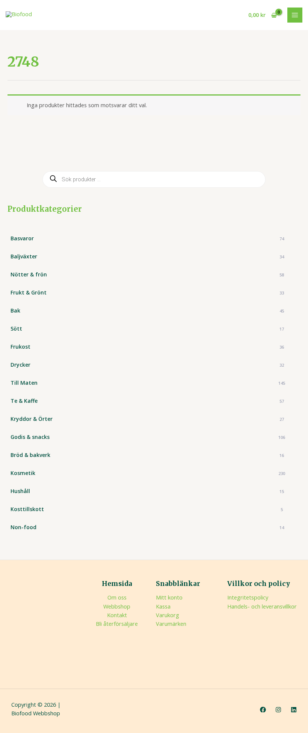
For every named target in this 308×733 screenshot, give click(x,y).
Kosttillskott (147, 509)
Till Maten (148, 382)
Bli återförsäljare (117, 623)
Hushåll (147, 491)
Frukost (147, 346)
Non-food (147, 527)
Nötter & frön (147, 274)
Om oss (117, 597)
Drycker (147, 364)
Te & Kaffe (147, 400)
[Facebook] (263, 710)
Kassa (163, 606)
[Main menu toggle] (294, 15)
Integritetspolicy (247, 597)
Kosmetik (148, 473)
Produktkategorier (45, 209)
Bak (147, 310)
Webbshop (116, 606)
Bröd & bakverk (147, 454)
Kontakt (117, 615)
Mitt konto (169, 597)
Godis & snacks (148, 436)
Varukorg (167, 615)
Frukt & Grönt (147, 292)
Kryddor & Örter (147, 418)
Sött (147, 328)
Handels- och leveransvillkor (262, 606)
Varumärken (171, 623)
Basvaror (147, 238)
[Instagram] (278, 710)
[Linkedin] (294, 710)
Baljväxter (147, 256)
